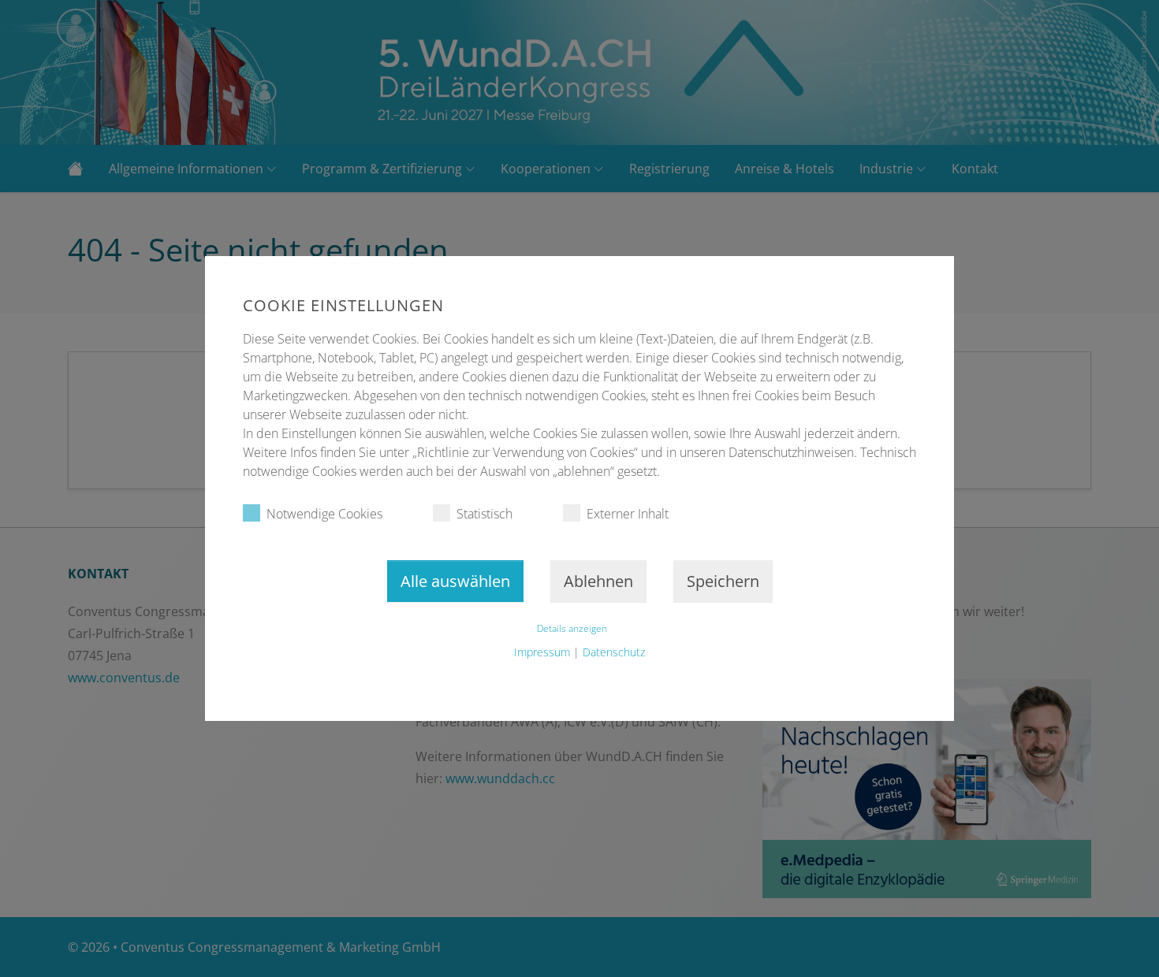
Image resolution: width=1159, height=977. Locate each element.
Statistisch (484, 513)
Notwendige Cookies (324, 513)
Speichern (723, 581)
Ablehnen (598, 581)
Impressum (542, 652)
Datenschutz (614, 652)
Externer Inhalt (628, 513)
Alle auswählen (455, 581)
